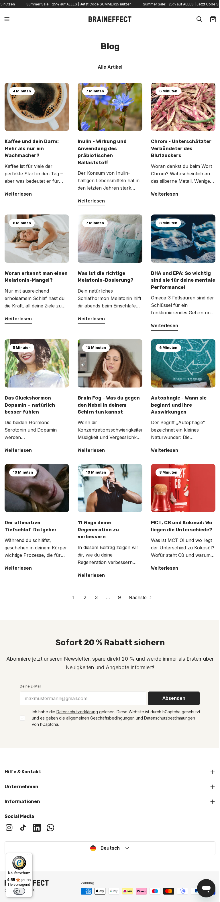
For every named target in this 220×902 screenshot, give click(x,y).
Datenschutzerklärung (77, 711)
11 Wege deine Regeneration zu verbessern (98, 529)
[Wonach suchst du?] (199, 19)
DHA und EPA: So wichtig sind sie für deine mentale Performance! (183, 280)
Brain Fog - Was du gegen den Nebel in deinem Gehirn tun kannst (109, 405)
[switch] (19, 891)
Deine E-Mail (30, 686)
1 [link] (73, 597)
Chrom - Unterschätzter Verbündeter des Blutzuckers (181, 148)
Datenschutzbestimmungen (169, 718)
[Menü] (28, 856)
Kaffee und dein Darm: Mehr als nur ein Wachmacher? (32, 148)
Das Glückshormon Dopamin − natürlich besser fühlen (30, 405)
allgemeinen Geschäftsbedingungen (100, 718)
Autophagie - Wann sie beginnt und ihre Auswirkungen (179, 405)
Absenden (173, 698)
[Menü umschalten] (7, 19)
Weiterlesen (18, 194)
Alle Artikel (110, 67)
